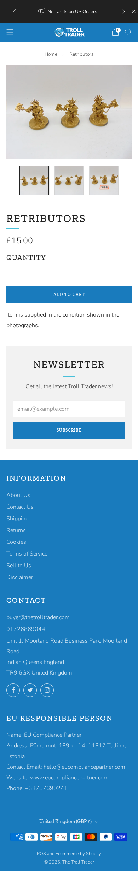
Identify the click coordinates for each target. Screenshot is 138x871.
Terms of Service (26, 554)
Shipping (17, 519)
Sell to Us (18, 565)
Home (51, 54)
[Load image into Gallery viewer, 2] (69, 180)
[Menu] (9, 32)
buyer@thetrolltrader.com (38, 617)
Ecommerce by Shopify (78, 853)
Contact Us (20, 507)
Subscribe (69, 430)
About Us (18, 495)
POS (41, 853)
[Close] (134, 11)
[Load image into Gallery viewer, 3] (104, 180)
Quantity (26, 257)
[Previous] (14, 11)
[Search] (128, 32)
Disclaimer (19, 577)
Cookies (16, 542)
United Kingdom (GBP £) (65, 821)
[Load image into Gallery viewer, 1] (34, 180)
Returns (16, 530)
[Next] (123, 11)
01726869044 (25, 629)
